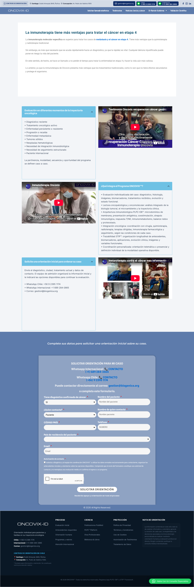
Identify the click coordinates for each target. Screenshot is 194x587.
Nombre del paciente (109, 397)
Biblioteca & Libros (92, 539)
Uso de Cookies (120, 535)
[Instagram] (186, 3)
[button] (92, 112)
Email (47, 446)
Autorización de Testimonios (125, 539)
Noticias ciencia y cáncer (135, 10)
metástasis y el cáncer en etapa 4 (112, 39)
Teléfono (102, 422)
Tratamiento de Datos (122, 544)
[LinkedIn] (190, 3)
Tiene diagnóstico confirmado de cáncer (65, 397)
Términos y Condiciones (123, 530)
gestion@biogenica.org (124, 385)
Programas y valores (63, 539)
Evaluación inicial (62, 525)
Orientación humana (63, 535)
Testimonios (117, 10)
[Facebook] (183, 3)
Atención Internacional (64, 544)
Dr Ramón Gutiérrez (156, 10)
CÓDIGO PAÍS (51, 422)
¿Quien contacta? (53, 410)
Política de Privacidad (122, 525)
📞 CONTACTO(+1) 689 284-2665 (104, 370)
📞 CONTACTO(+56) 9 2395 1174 (101, 379)
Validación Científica (178, 10)
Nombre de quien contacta (112, 409)
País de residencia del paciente (60, 434)
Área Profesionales (92, 535)
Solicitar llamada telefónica (98, 10)
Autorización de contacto (54, 459)
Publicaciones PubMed (93, 525)
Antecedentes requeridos (66, 530)
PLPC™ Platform (90, 530)
